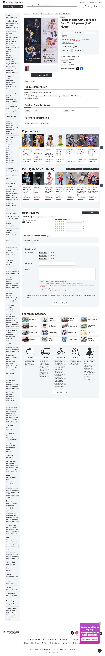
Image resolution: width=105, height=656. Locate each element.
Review (27, 269)
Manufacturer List (12, 612)
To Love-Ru (11, 463)
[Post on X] (77, 68)
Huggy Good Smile (12, 343)
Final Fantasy (11, 445)
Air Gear (71, 65)
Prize (9, 570)
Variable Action (12, 415)
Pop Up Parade (11, 82)
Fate (9, 53)
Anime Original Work (13, 111)
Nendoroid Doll (12, 86)
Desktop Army (11, 413)
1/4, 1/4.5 (10, 141)
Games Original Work (13, 109)
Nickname (28, 263)
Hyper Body (11, 339)
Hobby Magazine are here (13, 603)
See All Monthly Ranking (90, 169)
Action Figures (11, 427)
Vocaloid (10, 33)
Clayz (9, 173)
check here (46, 375)
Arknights (10, 43)
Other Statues (11, 183)
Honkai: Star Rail (12, 31)
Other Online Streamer (11, 225)
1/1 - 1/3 (10, 139)
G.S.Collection (11, 97)
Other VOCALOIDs (12, 234)
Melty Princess (12, 398)
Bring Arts (10, 443)
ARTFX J (10, 359)
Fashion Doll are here (13, 589)
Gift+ (9, 91)
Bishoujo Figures (12, 189)
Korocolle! (10, 267)
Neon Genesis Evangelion (11, 60)
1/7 (8, 148)
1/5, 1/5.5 (10, 144)
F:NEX (9, 295)
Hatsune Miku (11, 232)
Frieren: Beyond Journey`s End (12, 67)
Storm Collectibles (13, 127)
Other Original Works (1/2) (13, 493)
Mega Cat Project (12, 401)
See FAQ (59, 392)
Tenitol (10, 293)
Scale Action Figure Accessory (13, 577)
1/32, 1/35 (10, 162)
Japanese (35, 98)
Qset (9, 341)
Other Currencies (66, 42)
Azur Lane (10, 25)
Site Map (72, 649)
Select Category (10, 7)
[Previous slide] (19, 147)
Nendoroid (10, 80)
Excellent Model (12, 411)
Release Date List (12, 610)
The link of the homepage (60, 649)
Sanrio (9, 51)
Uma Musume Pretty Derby (13, 48)
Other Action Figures (13, 133)
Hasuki (9, 131)
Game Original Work (13, 269)
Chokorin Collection (13, 409)
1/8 (8, 150)
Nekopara (10, 70)
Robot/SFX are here (13, 583)
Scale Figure (11, 281)
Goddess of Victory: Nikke (13, 28)
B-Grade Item (11, 564)
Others (9, 257)
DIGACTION (11, 129)
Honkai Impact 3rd (12, 197)
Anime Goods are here (12, 596)
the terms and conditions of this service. (45, 295)
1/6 (8, 146)
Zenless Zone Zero (13, 37)
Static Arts (10, 436)
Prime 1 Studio (12, 181)
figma (9, 95)
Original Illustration (13, 23)
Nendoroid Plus (12, 515)
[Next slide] (101, 147)
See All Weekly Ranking (73, 169)
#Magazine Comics (29, 81)
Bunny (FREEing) (12, 93)
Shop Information (45, 649)
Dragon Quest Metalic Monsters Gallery (12, 439)
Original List (11, 619)
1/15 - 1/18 (10, 158)
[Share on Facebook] (81, 68)
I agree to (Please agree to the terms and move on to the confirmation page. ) (61, 296)
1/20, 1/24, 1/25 (11, 160)
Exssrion (10, 121)
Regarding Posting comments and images (44, 217)
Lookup (10, 84)
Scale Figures (11, 320)
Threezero (10, 457)
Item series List (12, 617)
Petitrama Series (12, 407)
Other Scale (11, 165)
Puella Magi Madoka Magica (13, 64)
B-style (10, 89)
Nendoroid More (12, 99)
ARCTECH (10, 123)
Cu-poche (10, 363)
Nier (9, 449)
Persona (10, 35)
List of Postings (89, 212)
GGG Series (11, 396)
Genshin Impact (12, 41)
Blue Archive (11, 39)
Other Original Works (13, 113)
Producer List (11, 615)
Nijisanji (10, 223)
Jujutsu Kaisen (12, 46)
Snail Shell (10, 125)
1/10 (9, 154)
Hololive (10, 221)
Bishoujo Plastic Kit (13, 171)
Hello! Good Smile (12, 318)
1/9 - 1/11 (10, 152)
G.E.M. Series (11, 405)
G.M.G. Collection (12, 403)
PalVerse (10, 265)
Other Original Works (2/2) (13, 496)
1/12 (9, 156)
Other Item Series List (12, 102)
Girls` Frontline (12, 57)
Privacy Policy (34, 649)
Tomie (9, 55)
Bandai (71, 60)
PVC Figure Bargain (13, 17)
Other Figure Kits (12, 175)
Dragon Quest (11, 447)
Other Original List (13, 72)
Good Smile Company (11, 506)
